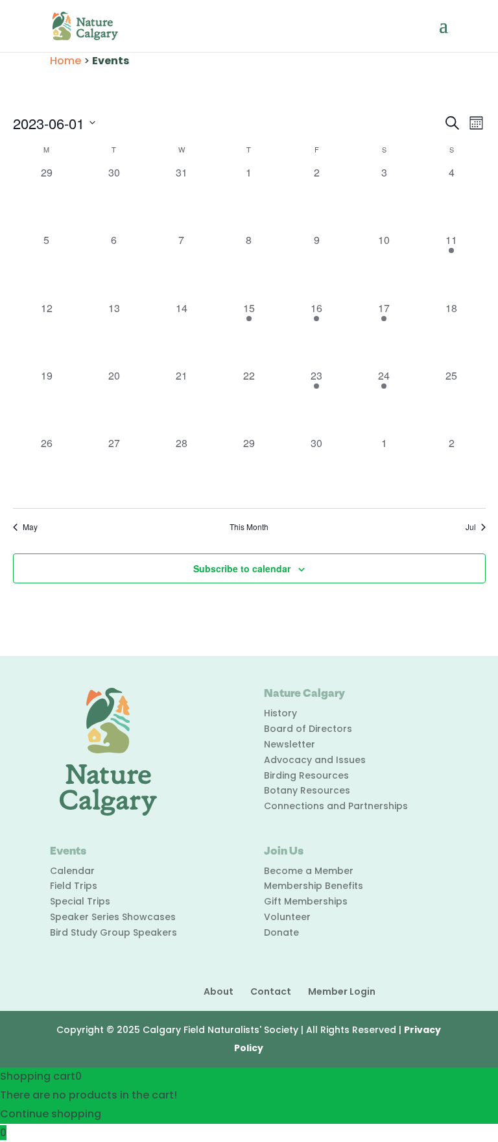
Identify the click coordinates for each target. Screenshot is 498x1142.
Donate (281, 932)
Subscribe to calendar (241, 568)
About (218, 991)
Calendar (72, 870)
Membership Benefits (313, 885)
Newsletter (289, 744)
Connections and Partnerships (336, 805)
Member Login (341, 991)
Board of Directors (308, 728)
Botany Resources (307, 790)
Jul (471, 527)
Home (65, 60)
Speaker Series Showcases (113, 916)
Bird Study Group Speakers (113, 932)
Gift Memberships (306, 901)
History (280, 713)
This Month (249, 527)
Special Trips (80, 901)
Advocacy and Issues (315, 759)
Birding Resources (306, 775)
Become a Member (308, 870)
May (30, 527)
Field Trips (73, 885)
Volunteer (287, 916)
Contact (270, 991)
